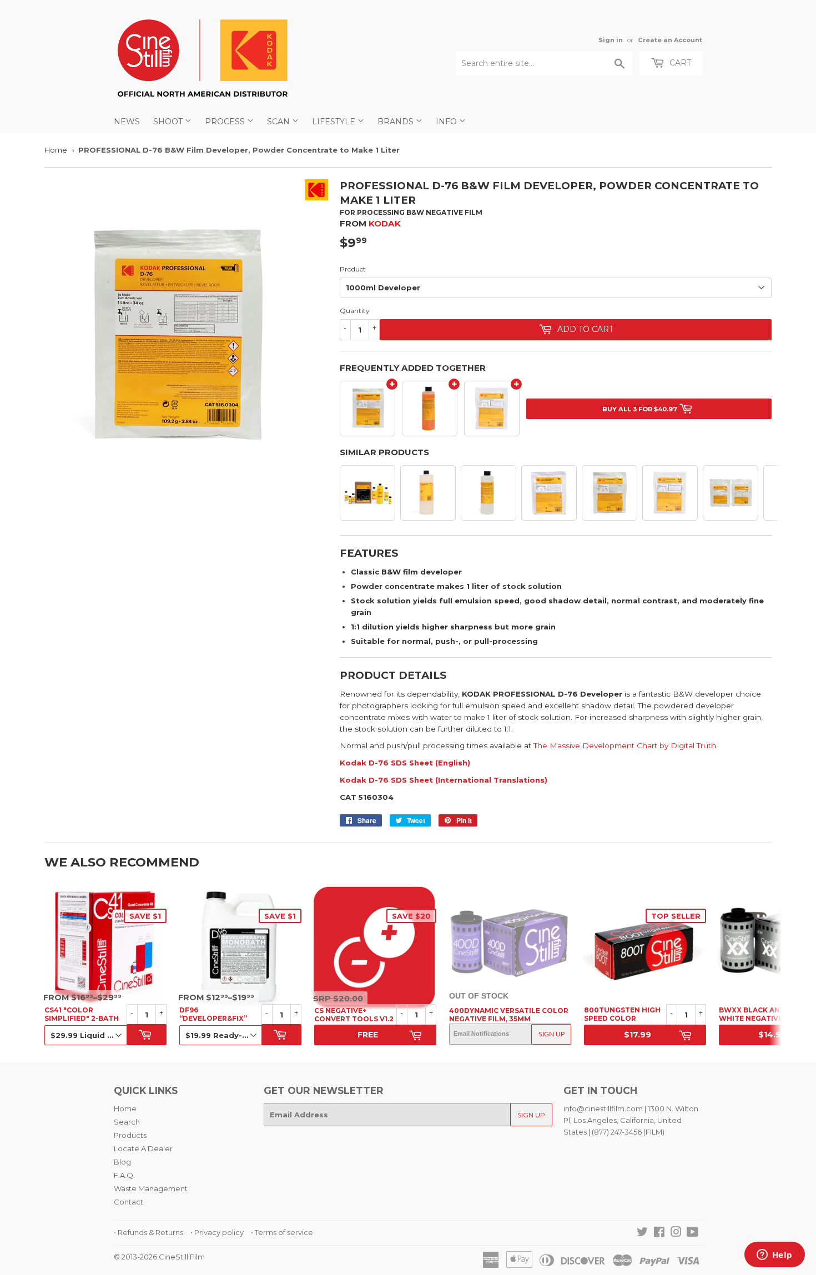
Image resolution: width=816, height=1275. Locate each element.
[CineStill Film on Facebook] (659, 1233)
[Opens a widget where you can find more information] (774, 1255)
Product (353, 269)
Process (226, 122)
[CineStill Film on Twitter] (642, 1233)
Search (127, 1121)
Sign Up (551, 1034)
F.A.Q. (124, 1175)
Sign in (610, 40)
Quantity (355, 310)
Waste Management (151, 1188)
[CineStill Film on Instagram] (676, 1233)
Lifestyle (334, 122)
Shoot (169, 122)
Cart (679, 63)
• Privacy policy (217, 1232)
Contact (128, 1201)
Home (55, 149)
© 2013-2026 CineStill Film (159, 1256)
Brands (396, 122)
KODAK (385, 223)
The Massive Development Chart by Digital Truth (624, 745)
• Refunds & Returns (148, 1232)
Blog (122, 1161)
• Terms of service (282, 1232)
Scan (279, 122)
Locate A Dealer (143, 1148)
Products (130, 1135)
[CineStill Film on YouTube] (692, 1233)
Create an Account (670, 40)
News (127, 122)
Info (447, 122)
